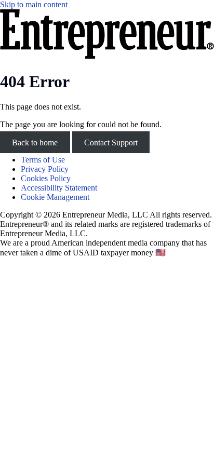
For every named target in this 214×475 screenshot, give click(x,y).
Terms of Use (43, 159)
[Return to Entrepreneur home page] (107, 55)
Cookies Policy (46, 178)
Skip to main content (34, 4)
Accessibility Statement (59, 187)
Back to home (35, 142)
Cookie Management (55, 197)
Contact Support (111, 142)
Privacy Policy (45, 169)
